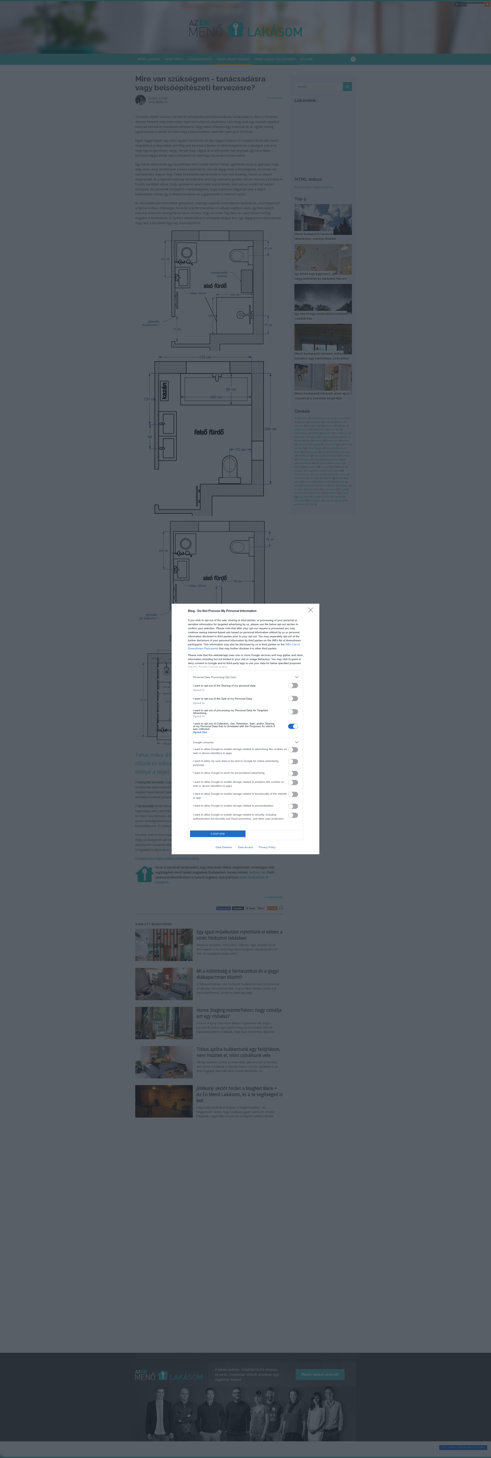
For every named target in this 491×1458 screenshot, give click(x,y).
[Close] (312, 611)
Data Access (245, 847)
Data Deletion (224, 847)
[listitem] (245, 677)
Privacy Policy (267, 847)
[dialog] (245, 729)
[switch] (293, 685)
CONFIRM (218, 833)
